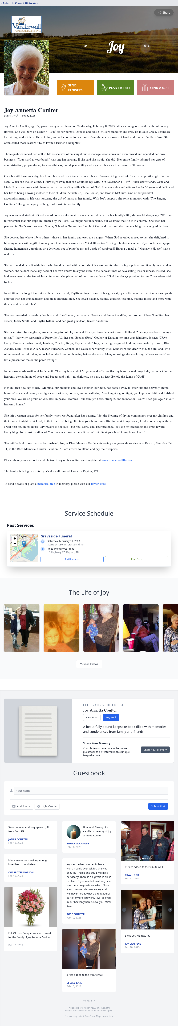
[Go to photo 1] (87, 966)
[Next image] (112, 949)
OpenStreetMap (92, 1016)
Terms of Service (98, 1010)
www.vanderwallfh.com (117, 460)
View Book (92, 717)
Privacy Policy (79, 1010)
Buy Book (111, 717)
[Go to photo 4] (149, 858)
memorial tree (46, 483)
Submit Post (158, 806)
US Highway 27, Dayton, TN (63, 552)
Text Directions (72, 559)
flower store (98, 483)
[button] (24, 544)
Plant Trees (136, 559)
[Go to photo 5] (151, 858)
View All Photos (89, 664)
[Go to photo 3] (91, 966)
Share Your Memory (155, 749)
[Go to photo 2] (89, 966)
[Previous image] (66, 949)
